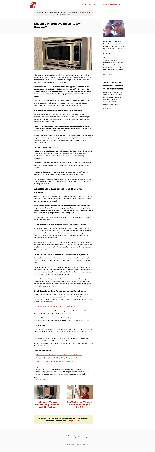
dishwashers (66, 313)
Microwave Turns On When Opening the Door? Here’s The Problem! (59, 355)
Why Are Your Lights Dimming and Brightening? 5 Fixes (55, 361)
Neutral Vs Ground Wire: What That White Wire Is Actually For (57, 358)
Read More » (107, 74)
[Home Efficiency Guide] (43, 5)
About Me (66, 436)
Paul (36, 377)
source (78, 105)
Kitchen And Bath (43, 379)
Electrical (36, 379)
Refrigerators (38, 258)
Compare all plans (74, 421)
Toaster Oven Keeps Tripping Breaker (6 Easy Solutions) (56, 306)
